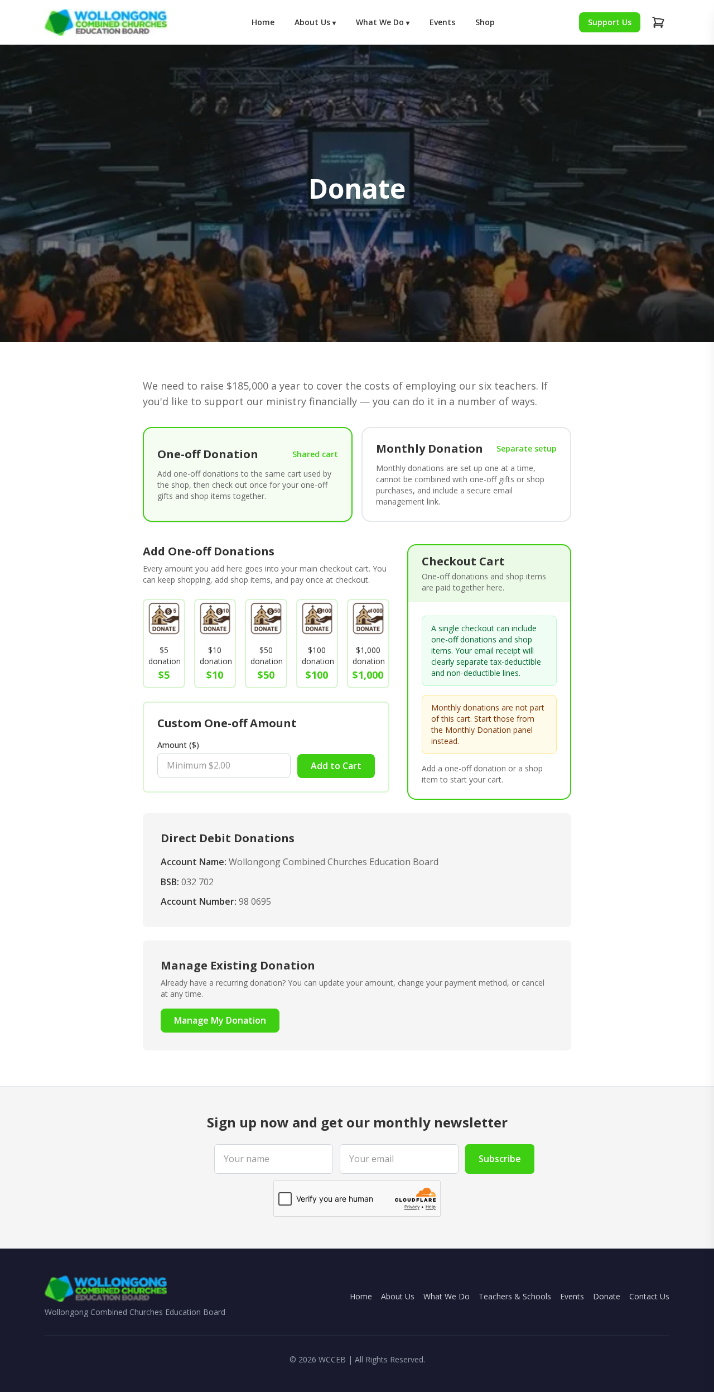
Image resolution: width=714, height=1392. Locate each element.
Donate (606, 1296)
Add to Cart (336, 766)
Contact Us (649, 1296)
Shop (485, 22)
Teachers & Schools (515, 1296)
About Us (315, 22)
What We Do (382, 22)
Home (263, 22)
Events (442, 22)
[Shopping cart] (658, 22)
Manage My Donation (220, 1020)
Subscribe (500, 1159)
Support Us (609, 22)
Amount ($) (178, 745)
